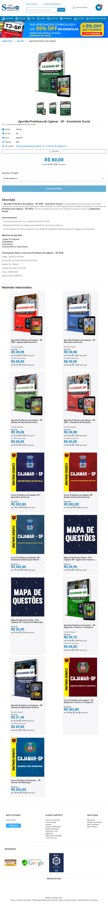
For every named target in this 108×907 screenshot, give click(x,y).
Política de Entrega (52, 829)
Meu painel (91, 820)
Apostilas (22, 18)
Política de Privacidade (53, 835)
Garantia (48, 824)
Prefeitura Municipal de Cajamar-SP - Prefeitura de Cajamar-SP (41, 146)
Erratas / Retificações (98, 18)
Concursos (9, 18)
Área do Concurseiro (52, 820)
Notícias (81, 18)
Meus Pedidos (92, 827)
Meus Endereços (93, 824)
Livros (33, 18)
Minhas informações (94, 822)
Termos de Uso (51, 838)
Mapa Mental (67, 18)
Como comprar (50, 822)
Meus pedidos (31, 4)
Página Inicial (7, 41)
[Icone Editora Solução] (11, 7)
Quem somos (11, 820)
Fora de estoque (54, 188)
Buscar (61, 9)
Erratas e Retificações (53, 827)
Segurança (49, 833)
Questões (54, 18)
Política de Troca (51, 831)
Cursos (42, 18)
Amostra (55, 151)
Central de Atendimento (52, 4)
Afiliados (13, 825)
